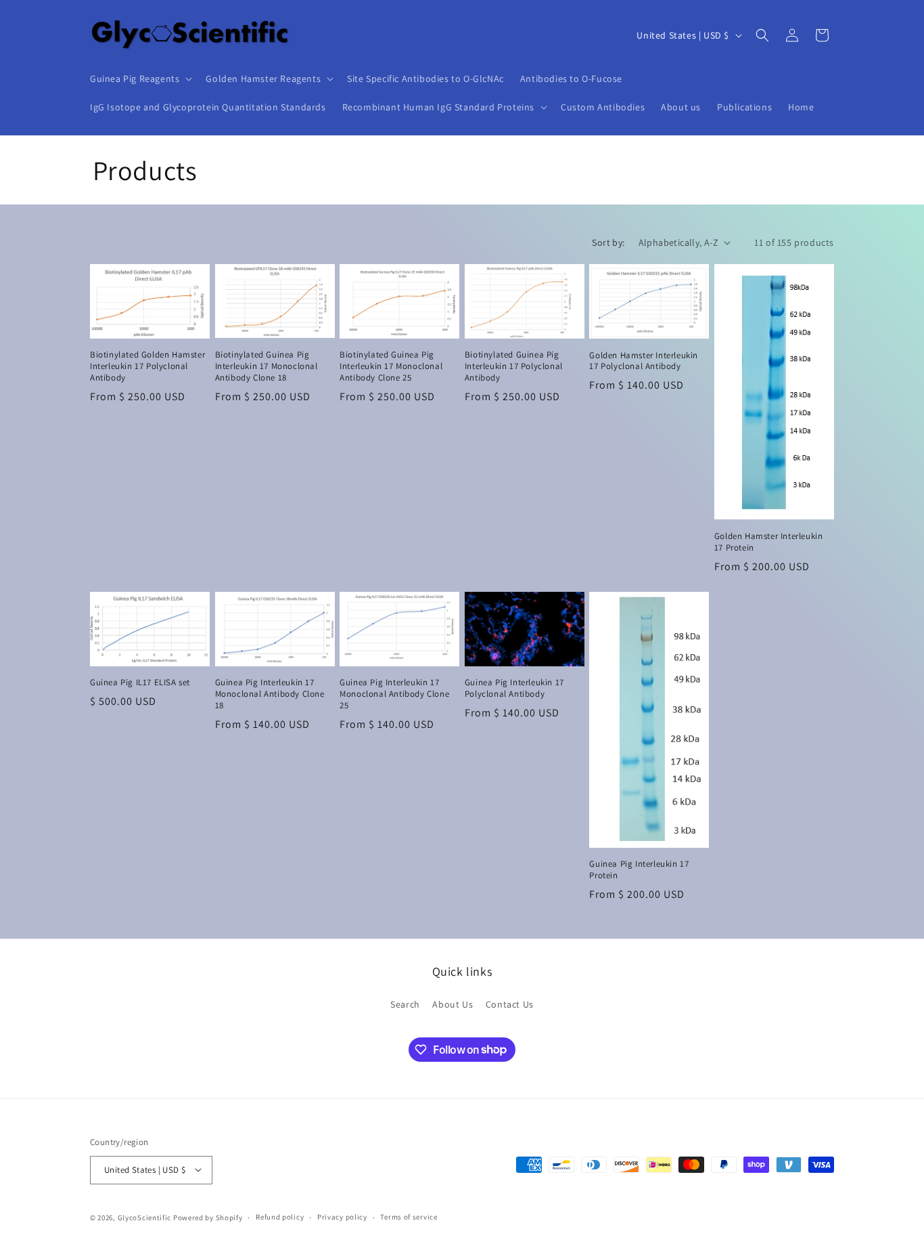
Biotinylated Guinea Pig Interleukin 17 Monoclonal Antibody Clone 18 (266, 366)
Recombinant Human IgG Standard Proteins (438, 107)
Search (405, 1004)
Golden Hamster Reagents (263, 78)
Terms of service (408, 1217)
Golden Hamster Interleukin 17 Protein (768, 542)
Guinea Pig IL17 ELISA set (140, 682)
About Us (452, 1004)
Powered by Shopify (208, 1217)
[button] (140, 78)
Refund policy (280, 1217)
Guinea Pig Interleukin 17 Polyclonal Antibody (514, 688)
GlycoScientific (145, 1217)
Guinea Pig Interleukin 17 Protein (639, 870)
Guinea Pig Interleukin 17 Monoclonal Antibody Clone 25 (394, 694)
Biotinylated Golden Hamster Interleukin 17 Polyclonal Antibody (147, 366)
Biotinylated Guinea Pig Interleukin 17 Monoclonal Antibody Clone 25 (391, 366)
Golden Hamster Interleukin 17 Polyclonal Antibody (643, 361)
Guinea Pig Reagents (134, 78)
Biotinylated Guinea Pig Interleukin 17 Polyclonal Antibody (514, 366)
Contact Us (510, 1004)
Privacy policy (342, 1217)
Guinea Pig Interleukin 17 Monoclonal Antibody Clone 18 (270, 694)
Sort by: (608, 242)
